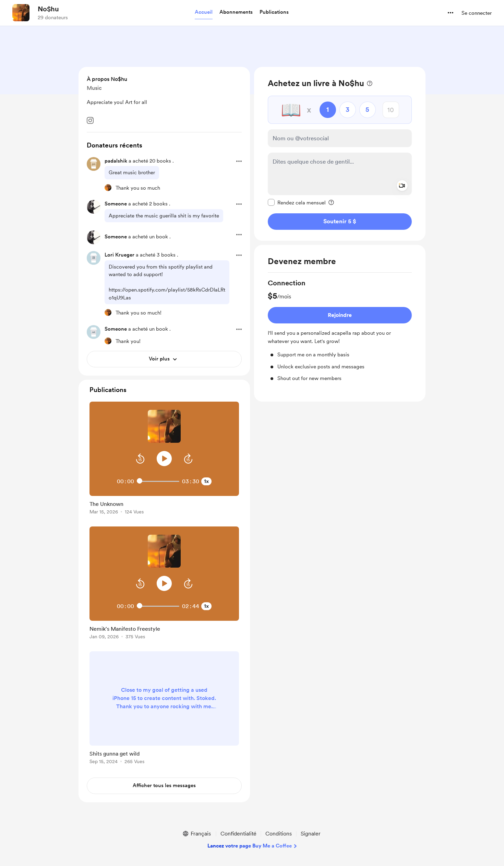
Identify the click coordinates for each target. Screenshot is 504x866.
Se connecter (476, 13)
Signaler (311, 833)
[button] (203, 12)
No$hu (48, 9)
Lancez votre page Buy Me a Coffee (249, 846)
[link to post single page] (164, 506)
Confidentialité (238, 833)
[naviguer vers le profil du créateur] (20, 12)
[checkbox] (297, 202)
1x (206, 481)
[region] (339, 154)
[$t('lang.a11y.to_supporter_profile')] (108, 187)
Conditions (278, 833)
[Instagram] (90, 120)
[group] (340, 330)
